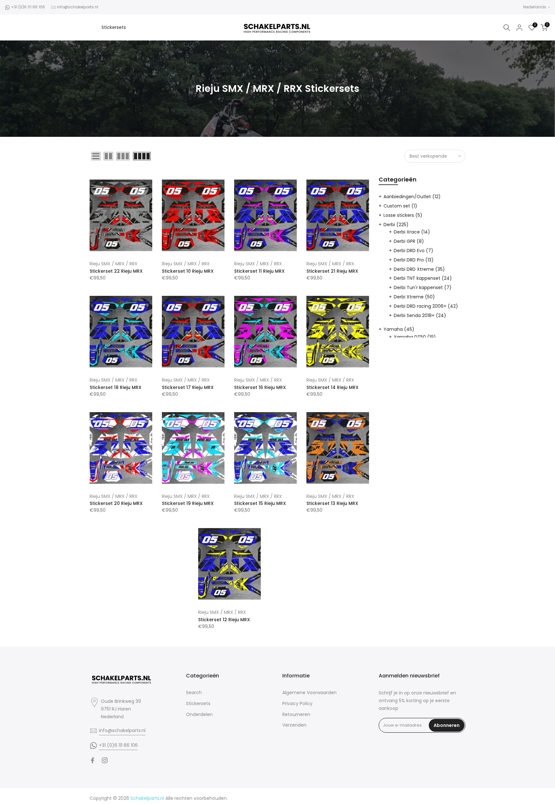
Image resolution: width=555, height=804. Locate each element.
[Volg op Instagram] (105, 760)
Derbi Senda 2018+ (420, 315)
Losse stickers (402, 215)
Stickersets (113, 27)
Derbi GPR (409, 241)
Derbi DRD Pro (414, 260)
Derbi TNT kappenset (423, 278)
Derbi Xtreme (414, 297)
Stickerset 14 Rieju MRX (332, 387)
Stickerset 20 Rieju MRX (116, 503)
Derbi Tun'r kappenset (423, 287)
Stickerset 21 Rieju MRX (332, 271)
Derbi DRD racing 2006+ (426, 306)
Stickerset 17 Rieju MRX (188, 387)
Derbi (396, 224)
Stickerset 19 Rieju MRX (188, 503)
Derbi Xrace (412, 232)
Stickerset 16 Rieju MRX (260, 387)
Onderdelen (199, 714)
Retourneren (296, 714)
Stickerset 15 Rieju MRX (260, 503)
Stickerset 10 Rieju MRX (188, 271)
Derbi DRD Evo (413, 250)
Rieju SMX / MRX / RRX (113, 264)
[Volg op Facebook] (92, 760)
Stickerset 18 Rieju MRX (115, 387)
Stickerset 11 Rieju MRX (259, 271)
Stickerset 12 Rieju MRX (224, 619)
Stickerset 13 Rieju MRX (332, 503)
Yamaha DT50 (415, 337)
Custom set (400, 206)
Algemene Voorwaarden (309, 692)
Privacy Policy (297, 703)
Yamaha (398, 329)
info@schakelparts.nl (77, 7)
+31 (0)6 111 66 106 (28, 7)
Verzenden (294, 725)
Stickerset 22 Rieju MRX (116, 271)
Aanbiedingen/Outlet (412, 196)
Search (194, 692)
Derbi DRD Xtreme (419, 269)
